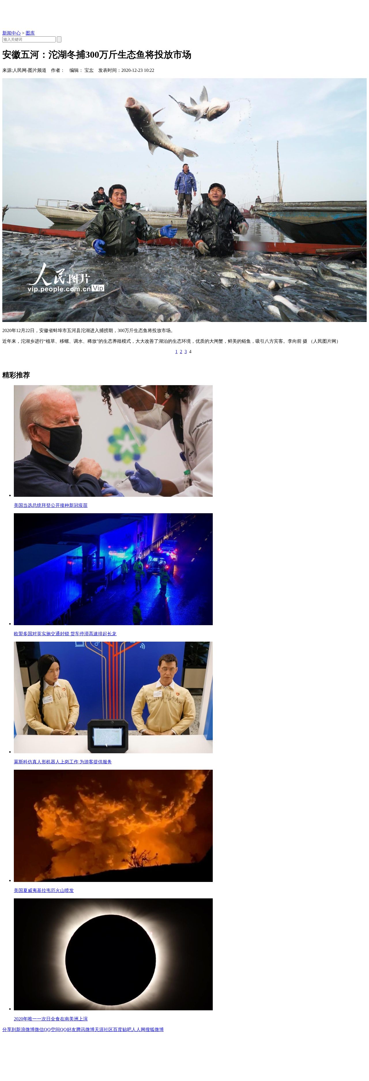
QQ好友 (68, 1029)
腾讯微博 (85, 1029)
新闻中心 (11, 33)
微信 (39, 1029)
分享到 (9, 1029)
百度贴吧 (122, 1029)
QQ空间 (52, 1029)
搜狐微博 (154, 1029)
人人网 (138, 1029)
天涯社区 (104, 1029)
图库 (30, 33)
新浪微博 (25, 1029)
